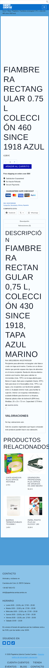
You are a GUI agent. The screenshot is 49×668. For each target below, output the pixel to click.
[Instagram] (8, 643)
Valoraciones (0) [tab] (24, 225)
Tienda (37, 662)
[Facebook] (4, 643)
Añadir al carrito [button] (16, 484)
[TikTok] (13, 643)
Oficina (20, 205)
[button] (47, 2)
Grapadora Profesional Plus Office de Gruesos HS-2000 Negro (35, 482)
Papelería (26, 205)
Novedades (14, 205)
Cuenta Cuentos (18, 662)
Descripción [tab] (24, 221)
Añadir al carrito (17, 166)
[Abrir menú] (44, 7)
